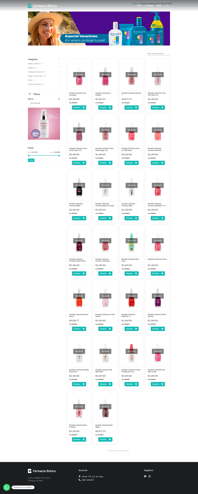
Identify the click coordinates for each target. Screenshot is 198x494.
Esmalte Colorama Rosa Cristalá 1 (78, 426)
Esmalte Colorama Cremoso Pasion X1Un (77, 260)
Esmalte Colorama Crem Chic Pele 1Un (157, 94)
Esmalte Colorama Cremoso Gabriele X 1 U (156, 205)
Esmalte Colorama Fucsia (157, 259)
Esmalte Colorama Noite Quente (157, 315)
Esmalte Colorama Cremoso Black (76, 205)
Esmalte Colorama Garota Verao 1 (78, 315)
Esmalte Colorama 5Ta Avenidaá (77, 94)
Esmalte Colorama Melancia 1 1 (128, 315)
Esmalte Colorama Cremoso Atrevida (154, 149)
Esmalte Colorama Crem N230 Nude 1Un (78, 149)
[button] (6, 487)
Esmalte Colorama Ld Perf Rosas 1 (105, 315)
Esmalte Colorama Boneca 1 (131, 94)
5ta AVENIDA (73, 103)
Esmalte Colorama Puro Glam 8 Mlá (156, 371)
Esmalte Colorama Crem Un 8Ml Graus (131, 149)
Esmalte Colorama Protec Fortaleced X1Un (131, 371)
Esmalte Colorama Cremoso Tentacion (102, 260)
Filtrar (31, 160)
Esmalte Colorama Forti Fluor (130, 260)
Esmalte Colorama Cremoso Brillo (128, 205)
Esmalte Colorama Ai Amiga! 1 (103, 94)
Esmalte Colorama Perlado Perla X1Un (79, 371)
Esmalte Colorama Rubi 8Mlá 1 (104, 426)
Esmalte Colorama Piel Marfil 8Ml (103, 371)
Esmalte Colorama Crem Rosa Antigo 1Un (104, 149)
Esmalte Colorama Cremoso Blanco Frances (104, 205)
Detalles (77, 107)
